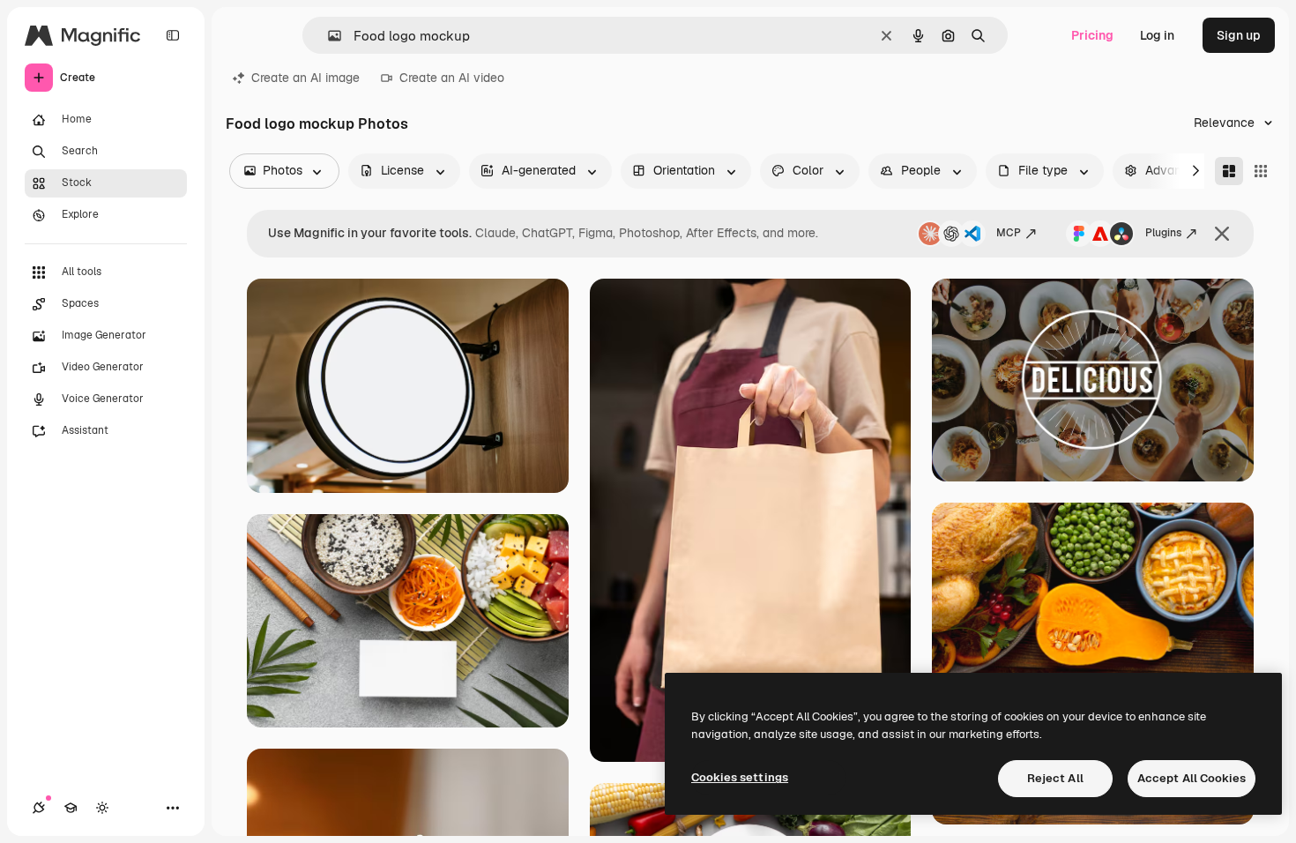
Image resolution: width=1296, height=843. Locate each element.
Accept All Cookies (1191, 778)
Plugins (1163, 233)
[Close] (1222, 233)
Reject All (1055, 778)
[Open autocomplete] (327, 35)
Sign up (1239, 35)
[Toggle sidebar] (173, 35)
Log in (1157, 35)
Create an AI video (451, 78)
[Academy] (70, 808)
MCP (1008, 233)
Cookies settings (739, 777)
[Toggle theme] (102, 808)
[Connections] (39, 808)
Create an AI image (305, 78)
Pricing (1092, 35)
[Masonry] (1229, 171)
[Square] (1261, 171)
